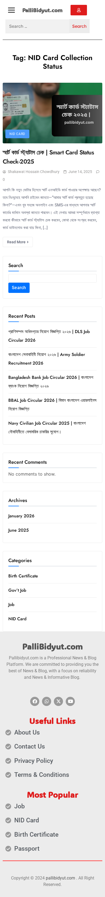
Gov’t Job (17, 590)
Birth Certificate (23, 576)
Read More (16, 242)
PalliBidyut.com (42, 9)
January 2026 (21, 516)
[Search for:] (37, 26)
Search (15, 265)
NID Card (17, 134)
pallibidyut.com (60, 878)
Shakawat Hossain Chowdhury (34, 171)
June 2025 (18, 530)
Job (11, 604)
